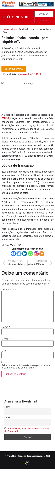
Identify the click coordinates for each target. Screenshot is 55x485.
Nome (5, 327)
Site (3, 350)
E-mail (5, 339)
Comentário (8, 289)
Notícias (13, 29)
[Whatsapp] (30, 253)
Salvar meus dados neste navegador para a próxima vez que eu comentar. (25, 366)
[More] (41, 253)
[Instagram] (13, 17)
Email (7, 417)
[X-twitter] (22, 17)
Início (5, 29)
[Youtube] (26, 17)
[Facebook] (8, 17)
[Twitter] (19, 253)
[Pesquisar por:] (44, 14)
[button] (3, 17)
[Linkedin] (17, 17)
